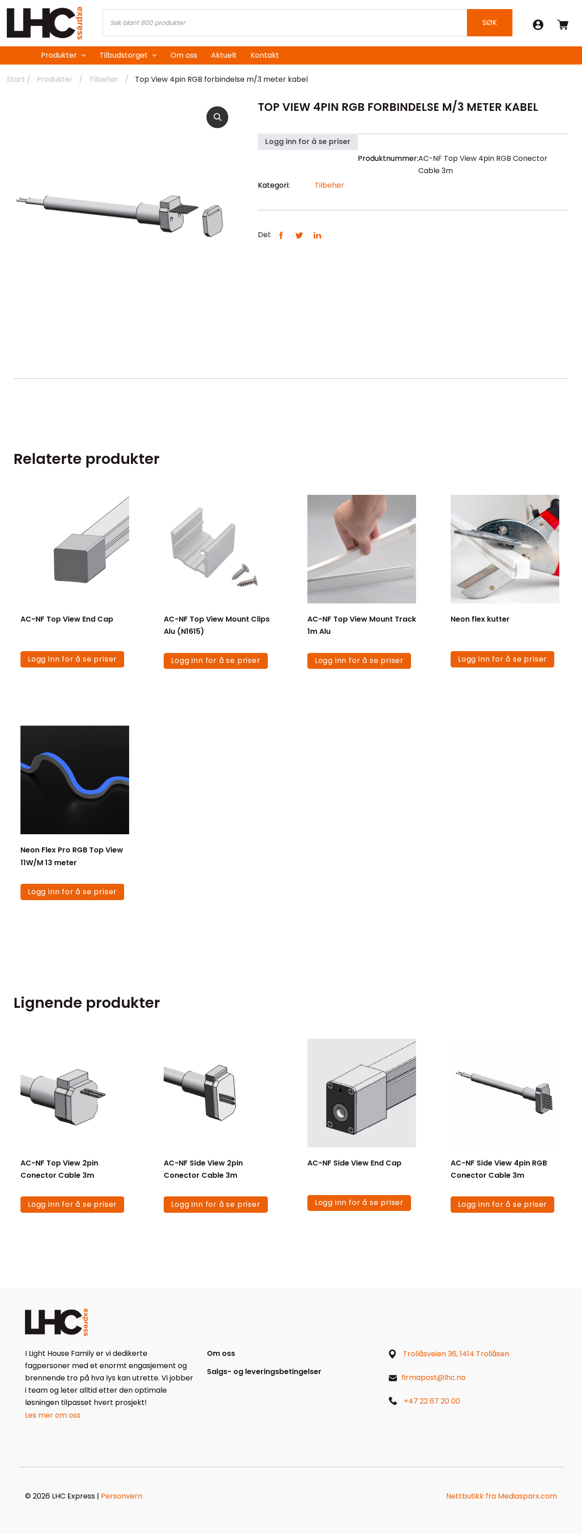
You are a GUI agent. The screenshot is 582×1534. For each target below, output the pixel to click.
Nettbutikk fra (501, 1496)
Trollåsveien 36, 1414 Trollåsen (456, 1354)
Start (16, 79)
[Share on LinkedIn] (317, 234)
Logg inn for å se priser (308, 141)
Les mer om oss (52, 1415)
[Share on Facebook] (281, 234)
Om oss (184, 55)
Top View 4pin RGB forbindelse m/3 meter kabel (221, 79)
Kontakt (265, 55)
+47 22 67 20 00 (432, 1401)
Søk (489, 22)
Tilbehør (104, 79)
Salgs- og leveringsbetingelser (264, 1371)
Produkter (59, 55)
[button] (217, 117)
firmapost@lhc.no (433, 1377)
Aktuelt (224, 55)
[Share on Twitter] (299, 234)
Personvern (121, 1496)
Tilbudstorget (124, 55)
